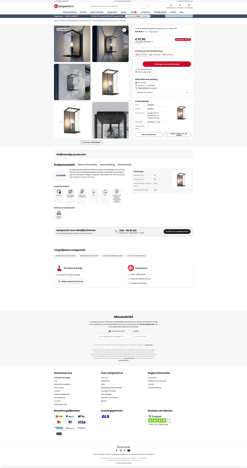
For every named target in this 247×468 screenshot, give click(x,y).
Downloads (124, 164)
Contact (57, 391)
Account (57, 401)
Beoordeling (107, 164)
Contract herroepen (62, 378)
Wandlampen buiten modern (65, 256)
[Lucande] (61, 175)
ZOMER (137, 16)
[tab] (64, 164)
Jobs (103, 384)
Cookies (151, 384)
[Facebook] (118, 450)
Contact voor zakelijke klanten (177, 232)
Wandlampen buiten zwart (89, 256)
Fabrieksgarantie (60, 404)
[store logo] (63, 6)
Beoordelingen (106, 394)
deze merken (149, 345)
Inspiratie (104, 397)
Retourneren (59, 388)
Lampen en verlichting (60, 20)
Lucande (151, 105)
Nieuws (103, 401)
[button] (72, 82)
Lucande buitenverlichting (136, 256)
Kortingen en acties (108, 391)
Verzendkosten (60, 397)
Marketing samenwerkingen (111, 388)
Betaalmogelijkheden (62, 394)
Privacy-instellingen (98, 454)
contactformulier (129, 358)
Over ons (104, 378)
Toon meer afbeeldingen (91, 142)
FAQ (55, 381)
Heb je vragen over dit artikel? (179, 134)
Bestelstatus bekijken (62, 384)
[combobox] (120, 6)
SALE (132, 12)
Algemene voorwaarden (157, 381)
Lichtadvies (113, 397)
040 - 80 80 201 (128, 230)
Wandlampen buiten (85, 20)
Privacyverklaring (154, 388)
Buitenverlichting (73, 20)
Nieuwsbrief (105, 381)
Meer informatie (87, 164)
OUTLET (173, 12)
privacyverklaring (123, 360)
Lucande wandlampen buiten (113, 256)
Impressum (152, 378)
